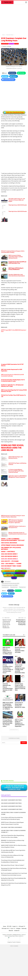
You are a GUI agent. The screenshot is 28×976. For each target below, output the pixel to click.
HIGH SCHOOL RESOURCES (9, 543)
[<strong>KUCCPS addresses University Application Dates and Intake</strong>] (20, 642)
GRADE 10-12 (9, 571)
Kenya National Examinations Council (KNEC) (10, 585)
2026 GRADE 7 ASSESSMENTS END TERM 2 (11, 800)
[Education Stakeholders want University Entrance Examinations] (4, 276)
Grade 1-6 (14, 926)
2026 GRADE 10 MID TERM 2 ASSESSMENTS (11, 827)
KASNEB (20, 575)
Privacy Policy (11, 936)
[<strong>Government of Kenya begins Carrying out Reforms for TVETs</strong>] (20, 697)
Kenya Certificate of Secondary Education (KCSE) (10, 583)
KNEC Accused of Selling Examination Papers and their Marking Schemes (16, 257)
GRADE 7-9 (10, 573)
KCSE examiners (8, 581)
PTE (14, 577)
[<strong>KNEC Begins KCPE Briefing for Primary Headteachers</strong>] (4, 269)
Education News (5, 43)
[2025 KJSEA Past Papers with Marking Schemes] (4, 458)
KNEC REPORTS (5, 568)
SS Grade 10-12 (5, 928)
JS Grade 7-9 (21, 926)
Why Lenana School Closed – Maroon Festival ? (12, 865)
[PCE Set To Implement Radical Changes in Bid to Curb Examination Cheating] (4, 219)
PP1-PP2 (10, 575)
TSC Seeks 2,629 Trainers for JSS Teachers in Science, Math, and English (17, 200)
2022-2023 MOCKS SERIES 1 (9, 554)
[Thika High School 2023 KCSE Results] (4, 206)
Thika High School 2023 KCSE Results (18, 205)
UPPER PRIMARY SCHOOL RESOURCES (12, 545)
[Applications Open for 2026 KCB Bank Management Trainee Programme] (4, 477)
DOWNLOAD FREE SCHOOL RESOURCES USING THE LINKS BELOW (12, 447)
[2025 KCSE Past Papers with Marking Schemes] (4, 464)
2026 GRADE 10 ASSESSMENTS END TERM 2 (11, 809)
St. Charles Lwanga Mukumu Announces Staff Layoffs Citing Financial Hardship (16, 471)
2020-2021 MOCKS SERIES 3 (9, 558)
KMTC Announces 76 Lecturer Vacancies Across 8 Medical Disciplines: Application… (16, 521)
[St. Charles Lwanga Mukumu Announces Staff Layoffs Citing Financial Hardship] (4, 471)
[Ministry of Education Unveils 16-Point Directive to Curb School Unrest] (4, 534)
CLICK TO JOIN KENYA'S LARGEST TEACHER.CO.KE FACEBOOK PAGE (14, 787)
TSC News (16, 43)
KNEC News (11, 43)
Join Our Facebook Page (15, 112)
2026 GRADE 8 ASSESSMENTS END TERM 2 (11, 803)
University (24, 928)
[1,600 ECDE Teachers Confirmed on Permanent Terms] (4, 528)
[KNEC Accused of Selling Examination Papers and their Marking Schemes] (4, 257)
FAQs (16, 936)
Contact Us (16, 930)
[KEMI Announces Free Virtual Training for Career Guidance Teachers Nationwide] (4, 484)
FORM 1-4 (21, 571)
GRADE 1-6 (20, 573)
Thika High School (22, 587)
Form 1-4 (12, 928)
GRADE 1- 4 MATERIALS (8, 551)
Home (4, 926)
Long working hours (5, 587)
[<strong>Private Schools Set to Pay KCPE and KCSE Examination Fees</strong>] (4, 263)
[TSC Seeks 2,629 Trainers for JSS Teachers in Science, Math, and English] (4, 200)
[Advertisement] (14, 19)
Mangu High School (13, 587)
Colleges (18, 928)
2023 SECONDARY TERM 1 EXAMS (11, 566)
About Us (11, 930)
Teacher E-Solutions (16, 942)
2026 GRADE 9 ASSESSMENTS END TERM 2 (11, 806)
